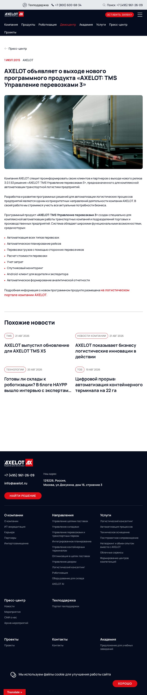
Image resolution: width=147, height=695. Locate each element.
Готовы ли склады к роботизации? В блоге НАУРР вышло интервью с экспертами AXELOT (37, 384)
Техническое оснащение (115, 532)
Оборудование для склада (68, 578)
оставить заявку (119, 14)
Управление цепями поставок (70, 521)
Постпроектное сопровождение (119, 537)
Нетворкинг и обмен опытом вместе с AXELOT (117, 545)
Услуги (101, 25)
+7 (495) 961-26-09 (130, 5)
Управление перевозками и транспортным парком (68, 533)
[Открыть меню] (140, 14)
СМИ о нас (10, 617)
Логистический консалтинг (68, 567)
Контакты (57, 645)
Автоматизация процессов (116, 526)
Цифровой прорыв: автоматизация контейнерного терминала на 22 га (109, 384)
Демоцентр (68, 25)
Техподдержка (38, 5)
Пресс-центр (118, 25)
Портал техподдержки (65, 606)
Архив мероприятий (16, 623)
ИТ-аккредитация (14, 526)
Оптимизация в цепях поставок (71, 556)
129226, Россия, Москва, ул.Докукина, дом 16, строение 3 (72, 483)
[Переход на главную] (14, 14)
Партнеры (10, 537)
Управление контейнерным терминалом (68, 548)
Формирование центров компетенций (114, 559)
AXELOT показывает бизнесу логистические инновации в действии (105, 351)
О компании (11, 521)
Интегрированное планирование (71, 541)
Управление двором (64, 561)
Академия (86, 25)
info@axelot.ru (15, 483)
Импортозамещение (16, 543)
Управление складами (65, 526)
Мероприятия (12, 611)
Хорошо (125, 684)
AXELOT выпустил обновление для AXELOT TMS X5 (36, 348)
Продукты (28, 25)
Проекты (10, 32)
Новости (9, 606)
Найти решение (23, 496)
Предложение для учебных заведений (116, 647)
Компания (11, 25)
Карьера (9, 532)
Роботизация (48, 25)
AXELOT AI (58, 583)
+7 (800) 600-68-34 (68, 5)
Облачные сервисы (111, 552)
